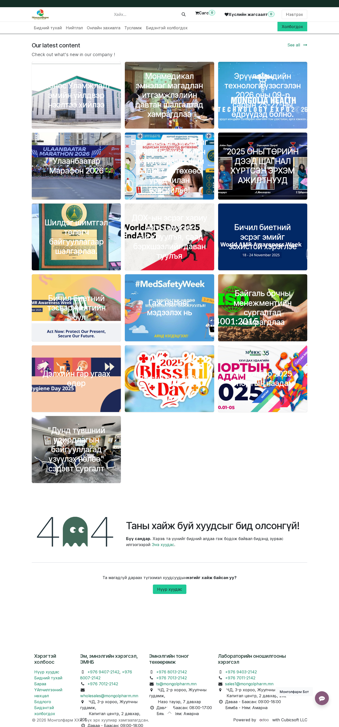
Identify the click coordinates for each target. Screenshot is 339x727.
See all (294, 44)
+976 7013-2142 (171, 677)
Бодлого (42, 701)
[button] (169, 713)
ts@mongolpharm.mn (176, 683)
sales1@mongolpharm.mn (249, 683)
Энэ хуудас (163, 544)
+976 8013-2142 (171, 671)
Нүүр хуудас (169, 589)
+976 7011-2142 (240, 677)
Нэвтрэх (294, 14)
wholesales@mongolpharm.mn (109, 695)
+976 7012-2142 (102, 683)
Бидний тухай (48, 677)
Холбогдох (292, 26)
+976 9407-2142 (103, 671)
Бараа (40, 683)
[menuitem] (48, 28)
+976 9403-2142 (241, 671)
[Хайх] (183, 14)
